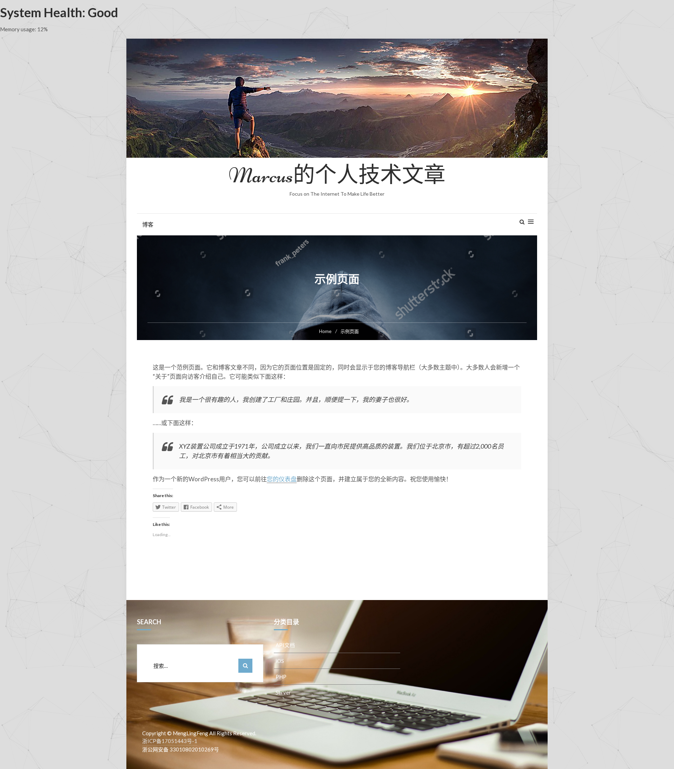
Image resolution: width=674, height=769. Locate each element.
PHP (281, 676)
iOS (280, 661)
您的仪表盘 (282, 479)
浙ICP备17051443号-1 (169, 741)
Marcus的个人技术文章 (337, 175)
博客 (147, 224)
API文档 (285, 645)
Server (283, 692)
